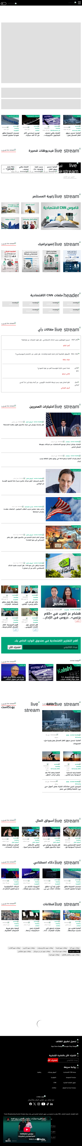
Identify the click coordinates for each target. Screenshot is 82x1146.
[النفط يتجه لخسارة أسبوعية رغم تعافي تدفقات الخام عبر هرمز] (72, 756)
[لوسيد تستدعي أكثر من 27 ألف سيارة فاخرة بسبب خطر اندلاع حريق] (31, 120)
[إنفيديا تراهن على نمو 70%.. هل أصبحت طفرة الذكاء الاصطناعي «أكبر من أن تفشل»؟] (63, 565)
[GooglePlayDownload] (71, 1047)
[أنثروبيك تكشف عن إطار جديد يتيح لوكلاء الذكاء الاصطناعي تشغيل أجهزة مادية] (31, 873)
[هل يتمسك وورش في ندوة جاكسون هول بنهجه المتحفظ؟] (63, 425)
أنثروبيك (57, 116)
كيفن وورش (77, 414)
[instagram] (38, 1104)
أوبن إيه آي (56, 870)
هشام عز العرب (76, 587)
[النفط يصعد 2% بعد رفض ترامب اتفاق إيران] (51, 756)
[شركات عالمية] (10, 223)
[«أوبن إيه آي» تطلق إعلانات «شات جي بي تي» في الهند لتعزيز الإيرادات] (51, 873)
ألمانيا (78, 116)
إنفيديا (78, 555)
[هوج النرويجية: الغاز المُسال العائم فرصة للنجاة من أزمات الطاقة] (9, 612)
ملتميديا (66, 610)
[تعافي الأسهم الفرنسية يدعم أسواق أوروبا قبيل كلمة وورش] (31, 832)
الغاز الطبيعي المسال (12, 609)
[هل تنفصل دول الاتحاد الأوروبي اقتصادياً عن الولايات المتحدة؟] (29, 612)
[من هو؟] (30, 223)
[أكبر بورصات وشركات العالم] (10, 208)
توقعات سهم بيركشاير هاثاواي (70, 955)
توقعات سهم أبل (74, 948)
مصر (36, 587)
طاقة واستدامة (76, 130)
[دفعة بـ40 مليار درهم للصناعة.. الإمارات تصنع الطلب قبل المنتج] (9, 589)
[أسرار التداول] (30, 208)
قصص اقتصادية (29, 507)
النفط (78, 753)
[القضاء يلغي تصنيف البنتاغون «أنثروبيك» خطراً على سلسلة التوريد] (51, 120)
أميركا (78, 498)
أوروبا (37, 828)
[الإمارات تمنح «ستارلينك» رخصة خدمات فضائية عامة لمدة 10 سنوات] (31, 915)
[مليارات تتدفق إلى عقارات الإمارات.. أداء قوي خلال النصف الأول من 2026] (51, 915)
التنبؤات (78, 665)
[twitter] (51, 1104)
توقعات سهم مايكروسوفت (45, 948)
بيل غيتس (22, 665)
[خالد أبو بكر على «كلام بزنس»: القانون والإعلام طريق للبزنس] (29, 589)
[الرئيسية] (72, 3)
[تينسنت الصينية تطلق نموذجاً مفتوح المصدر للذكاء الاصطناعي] (10, 120)
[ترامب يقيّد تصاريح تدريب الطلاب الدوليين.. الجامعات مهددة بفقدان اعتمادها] (63, 509)
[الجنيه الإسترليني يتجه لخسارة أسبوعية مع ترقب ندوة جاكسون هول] (72, 832)
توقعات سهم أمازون (29, 948)
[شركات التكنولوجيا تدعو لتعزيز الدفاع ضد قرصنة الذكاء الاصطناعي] (10, 873)
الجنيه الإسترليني (75, 828)
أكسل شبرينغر (76, 470)
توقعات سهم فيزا (54, 955)
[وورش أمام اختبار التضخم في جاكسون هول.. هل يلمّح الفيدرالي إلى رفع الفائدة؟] (63, 537)
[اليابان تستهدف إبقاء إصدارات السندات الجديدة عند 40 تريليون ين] (10, 832)
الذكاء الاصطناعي (13, 116)
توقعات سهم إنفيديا (61, 948)
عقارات (16, 911)
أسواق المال (29, 422)
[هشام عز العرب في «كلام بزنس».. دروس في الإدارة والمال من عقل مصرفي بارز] (61, 596)
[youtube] (43, 1104)
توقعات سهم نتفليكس (24, 951)
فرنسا (36, 609)
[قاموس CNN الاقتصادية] (61, 216)
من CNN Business (55, 130)
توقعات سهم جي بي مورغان (42, 951)
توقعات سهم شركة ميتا (59, 951)
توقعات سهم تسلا (74, 951)
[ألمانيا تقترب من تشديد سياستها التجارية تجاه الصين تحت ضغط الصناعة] (72, 915)
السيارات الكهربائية (33, 116)
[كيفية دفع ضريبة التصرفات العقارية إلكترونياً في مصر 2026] (10, 915)
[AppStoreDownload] (57, 1047)
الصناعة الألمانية (75, 911)
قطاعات (37, 130)
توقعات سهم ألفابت (14, 948)
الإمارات (16, 587)
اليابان (16, 828)
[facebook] (30, 1104)
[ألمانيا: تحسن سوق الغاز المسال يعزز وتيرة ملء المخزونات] (72, 120)
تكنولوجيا (16, 130)
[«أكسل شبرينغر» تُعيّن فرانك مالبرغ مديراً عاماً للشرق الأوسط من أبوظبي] (63, 481)
